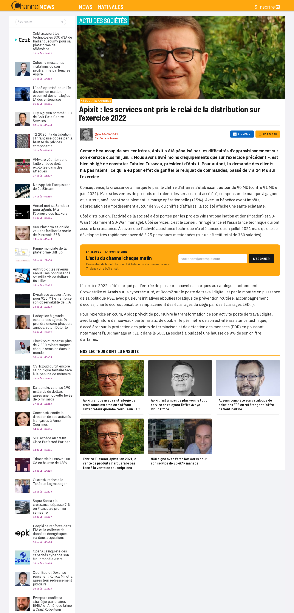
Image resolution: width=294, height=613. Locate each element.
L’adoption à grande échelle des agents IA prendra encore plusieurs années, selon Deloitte (52, 322)
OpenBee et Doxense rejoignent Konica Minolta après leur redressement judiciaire (53, 578)
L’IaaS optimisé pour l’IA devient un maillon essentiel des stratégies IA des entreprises (52, 94)
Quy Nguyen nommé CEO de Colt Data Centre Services (52, 117)
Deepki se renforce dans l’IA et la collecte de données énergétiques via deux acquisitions (52, 532)
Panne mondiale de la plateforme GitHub (50, 250)
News (85, 7)
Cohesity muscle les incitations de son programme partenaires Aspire (51, 68)
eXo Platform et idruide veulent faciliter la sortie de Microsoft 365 (52, 231)
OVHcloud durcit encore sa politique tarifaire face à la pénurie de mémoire (52, 370)
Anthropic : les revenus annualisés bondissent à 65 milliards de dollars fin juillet (52, 275)
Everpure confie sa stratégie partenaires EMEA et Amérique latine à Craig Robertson (52, 603)
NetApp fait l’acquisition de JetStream (51, 187)
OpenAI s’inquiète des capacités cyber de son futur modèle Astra (51, 555)
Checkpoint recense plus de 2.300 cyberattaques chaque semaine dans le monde (52, 347)
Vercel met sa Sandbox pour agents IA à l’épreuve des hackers (51, 209)
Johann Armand (109, 138)
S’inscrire (265, 7)
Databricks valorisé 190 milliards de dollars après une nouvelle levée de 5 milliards (53, 393)
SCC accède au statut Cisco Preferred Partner (51, 440)
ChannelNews (32, 5)
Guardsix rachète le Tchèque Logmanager (50, 482)
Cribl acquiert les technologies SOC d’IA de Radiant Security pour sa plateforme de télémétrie (52, 41)
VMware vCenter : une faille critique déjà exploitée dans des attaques (50, 165)
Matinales (110, 7)
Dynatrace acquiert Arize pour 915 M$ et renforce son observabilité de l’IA (52, 298)
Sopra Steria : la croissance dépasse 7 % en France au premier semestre (52, 506)
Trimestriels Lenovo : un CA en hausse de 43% (51, 461)
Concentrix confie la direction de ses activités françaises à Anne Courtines (52, 419)
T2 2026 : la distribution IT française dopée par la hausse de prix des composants (53, 140)
